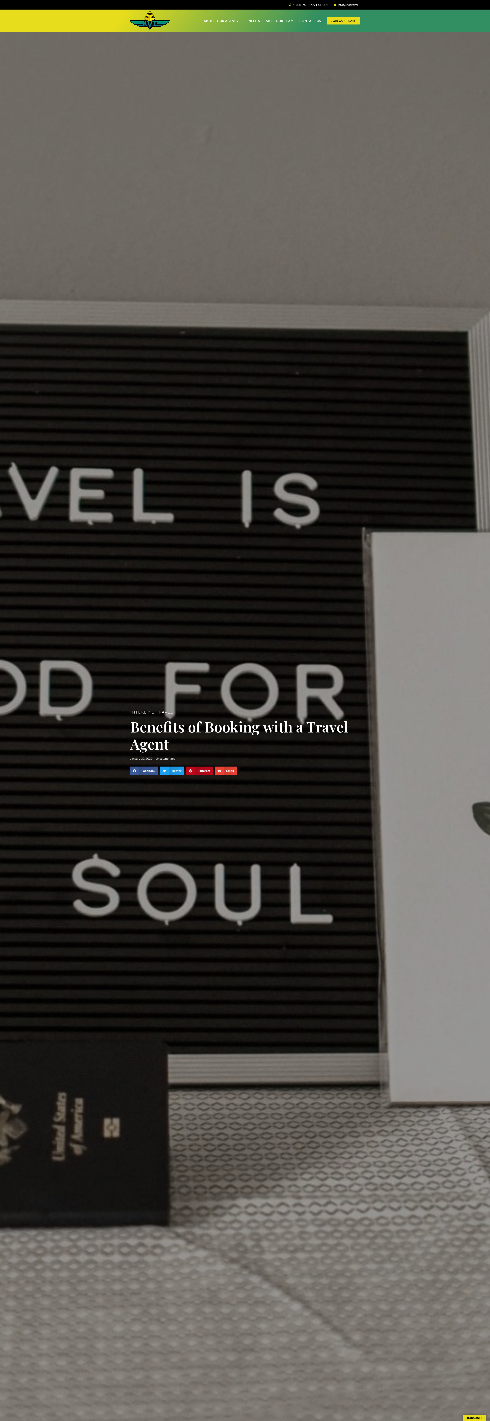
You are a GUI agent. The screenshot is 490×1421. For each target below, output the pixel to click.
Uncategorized (165, 758)
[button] (144, 771)
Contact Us (310, 21)
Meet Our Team (280, 21)
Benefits (252, 21)
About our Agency (221, 21)
